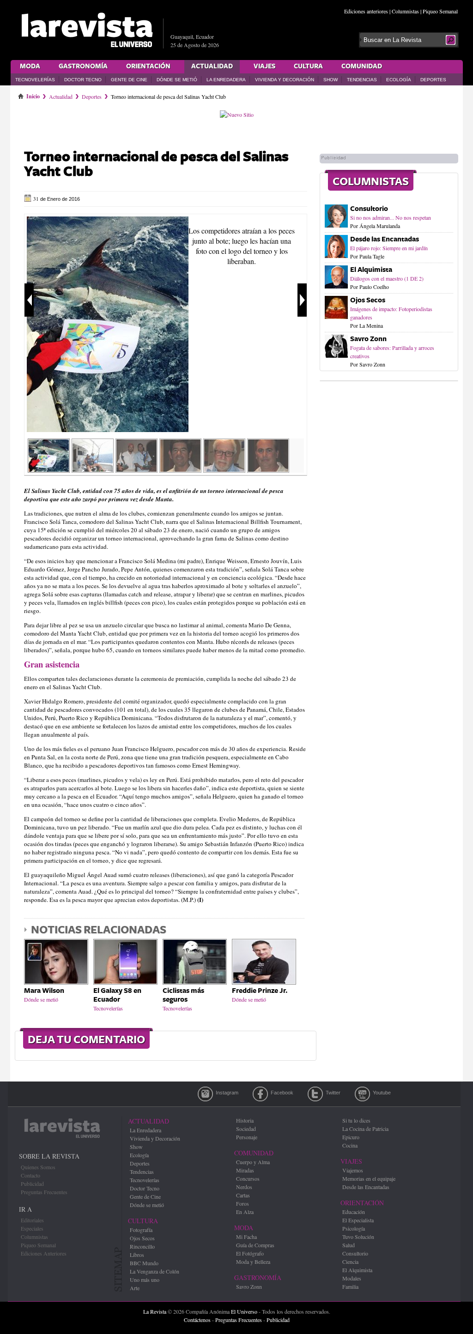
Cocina (350, 1145)
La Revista (154, 1311)
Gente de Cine (129, 79)
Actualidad (212, 66)
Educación (353, 1211)
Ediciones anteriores (366, 11)
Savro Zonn (368, 339)
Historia (245, 1120)
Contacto (30, 1175)
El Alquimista (371, 269)
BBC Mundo (144, 1263)
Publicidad (32, 1183)
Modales (351, 1278)
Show (330, 79)
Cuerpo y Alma (253, 1162)
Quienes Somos (38, 1167)
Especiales (32, 1228)
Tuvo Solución (358, 1236)
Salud (348, 1245)
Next (302, 300)
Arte (134, 1288)
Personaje (246, 1137)
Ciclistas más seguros (183, 995)
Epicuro (350, 1137)
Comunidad (361, 66)
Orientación (148, 66)
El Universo (244, 1311)
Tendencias (362, 79)
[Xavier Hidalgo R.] (224, 469)
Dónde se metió (177, 79)
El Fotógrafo (250, 1253)
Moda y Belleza (253, 1261)
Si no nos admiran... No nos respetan (390, 217)
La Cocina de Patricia (365, 1128)
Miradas (245, 1170)
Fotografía (141, 1229)
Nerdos (244, 1186)
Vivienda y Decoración (284, 79)
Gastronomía (83, 66)
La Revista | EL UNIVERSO (87, 30)
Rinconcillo (142, 1246)
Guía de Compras (255, 1245)
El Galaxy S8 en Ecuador (117, 995)
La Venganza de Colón (154, 1271)
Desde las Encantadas (384, 239)
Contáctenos (197, 1319)
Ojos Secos (367, 300)
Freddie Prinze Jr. (259, 990)
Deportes (433, 79)
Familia (350, 1286)
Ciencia (350, 1261)
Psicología (353, 1228)
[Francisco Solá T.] (180, 469)
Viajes (264, 66)
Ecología (398, 79)
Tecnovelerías (35, 79)
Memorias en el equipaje (368, 1178)
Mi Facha (246, 1236)
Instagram (205, 1094)
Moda (30, 66)
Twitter (315, 1094)
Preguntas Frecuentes (44, 1192)
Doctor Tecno (83, 79)
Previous (29, 300)
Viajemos (352, 1170)
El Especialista (358, 1220)
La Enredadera (226, 79)
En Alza (245, 1211)
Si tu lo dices (356, 1120)
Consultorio (369, 208)
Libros (137, 1254)
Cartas (243, 1195)
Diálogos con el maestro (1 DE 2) (387, 278)
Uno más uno (144, 1279)
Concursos (248, 1178)
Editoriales (32, 1220)
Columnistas (405, 11)
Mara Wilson (44, 990)
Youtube (362, 1094)
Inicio (33, 94)
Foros (242, 1203)
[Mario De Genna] (268, 469)
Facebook (260, 1094)
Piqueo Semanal (440, 11)
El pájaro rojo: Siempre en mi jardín (389, 248)
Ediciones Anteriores (44, 1253)
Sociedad (246, 1128)
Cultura (308, 66)
